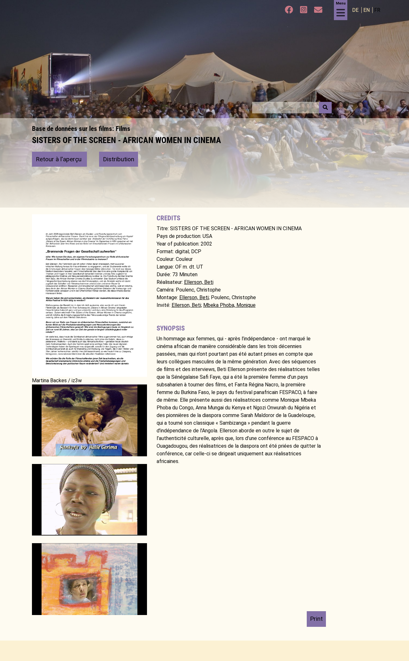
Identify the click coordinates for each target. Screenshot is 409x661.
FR (377, 10)
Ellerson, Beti (198, 282)
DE (356, 10)
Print (316, 618)
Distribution (118, 159)
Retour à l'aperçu (59, 159)
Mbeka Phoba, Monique (229, 305)
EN (367, 10)
